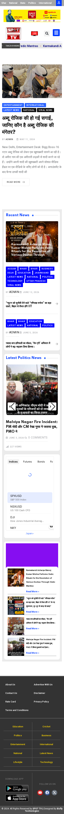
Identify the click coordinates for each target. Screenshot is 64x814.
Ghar (3, 3)
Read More (13, 182)
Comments (24, 234)
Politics (32, 3)
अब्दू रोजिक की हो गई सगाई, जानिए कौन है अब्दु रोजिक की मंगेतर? (28, 125)
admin (9, 139)
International (45, 3)
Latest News (22, 414)
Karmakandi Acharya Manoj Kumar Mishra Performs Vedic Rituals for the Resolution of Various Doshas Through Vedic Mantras (40, 578)
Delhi (9, 414)
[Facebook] (47, 792)
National (13, 3)
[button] (47, 33)
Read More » (32, 591)
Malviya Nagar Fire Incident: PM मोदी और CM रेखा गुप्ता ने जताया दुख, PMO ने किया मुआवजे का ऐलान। (40, 643)
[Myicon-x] (54, 792)
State (22, 3)
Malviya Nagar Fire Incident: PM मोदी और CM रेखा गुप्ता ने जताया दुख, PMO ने (32, 427)
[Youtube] (40, 792)
